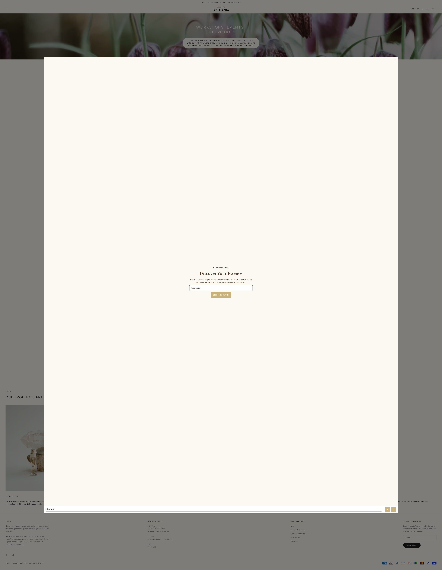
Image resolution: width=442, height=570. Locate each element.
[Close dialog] (253, 267)
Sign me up (221, 296)
